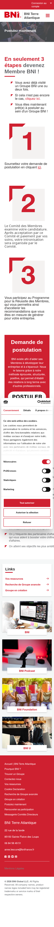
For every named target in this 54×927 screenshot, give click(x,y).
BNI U (27, 748)
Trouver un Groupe (14, 774)
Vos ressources (14, 578)
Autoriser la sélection (27, 512)
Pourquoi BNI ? (12, 769)
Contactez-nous (12, 779)
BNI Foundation (27, 709)
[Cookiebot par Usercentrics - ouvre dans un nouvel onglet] (38, 402)
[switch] (46, 471)
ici (39, 167)
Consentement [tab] (11, 410)
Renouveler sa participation (19, 809)
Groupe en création (16, 590)
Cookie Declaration (14, 789)
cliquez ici (32, 98)
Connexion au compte (39, 4)
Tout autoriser (27, 503)
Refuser (27, 522)
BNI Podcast (27, 671)
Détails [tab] (27, 410)
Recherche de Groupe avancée (22, 584)
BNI (27, 632)
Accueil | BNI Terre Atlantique (20, 764)
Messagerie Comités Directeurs (21, 814)
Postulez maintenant (15, 804)
